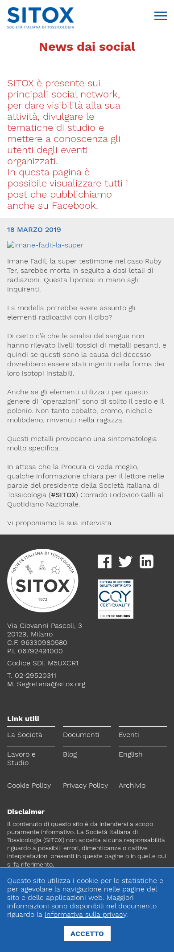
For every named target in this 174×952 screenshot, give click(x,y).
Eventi (129, 734)
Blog (70, 754)
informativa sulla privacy (85, 914)
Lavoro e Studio (21, 758)
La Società (24, 734)
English (131, 754)
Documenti (81, 734)
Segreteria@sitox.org (51, 684)
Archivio (132, 785)
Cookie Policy (29, 785)
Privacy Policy (85, 785)
